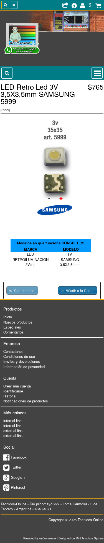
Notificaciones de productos (25, 401)
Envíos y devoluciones (21, 361)
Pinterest (18, 487)
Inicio (7, 316)
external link (13, 430)
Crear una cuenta (17, 386)
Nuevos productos (17, 322)
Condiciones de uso (19, 356)
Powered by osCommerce (39, 538)
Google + (18, 477)
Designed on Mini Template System (81, 538)
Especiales (12, 327)
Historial (9, 396)
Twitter (16, 467)
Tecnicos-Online (90, 519)
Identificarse (13, 391)
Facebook (19, 457)
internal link (12, 420)
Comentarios (13, 332)
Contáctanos (13, 351)
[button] (77, 290)
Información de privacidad (24, 366)
